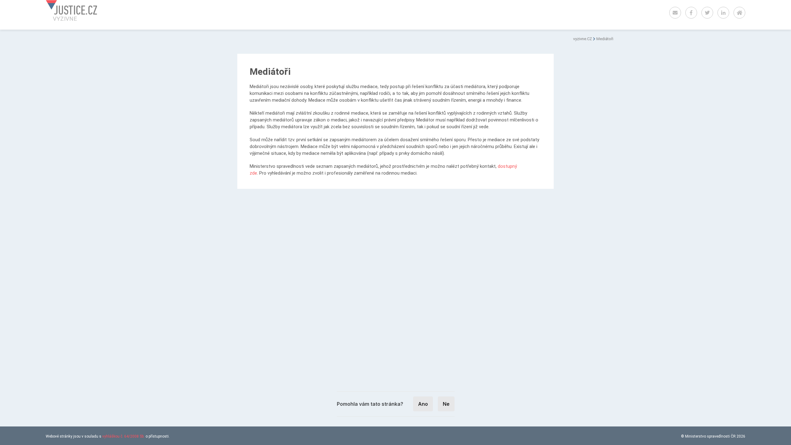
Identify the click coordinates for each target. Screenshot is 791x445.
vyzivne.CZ (582, 38)
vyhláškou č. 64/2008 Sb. (123, 436)
